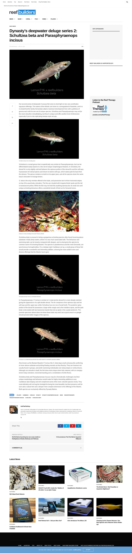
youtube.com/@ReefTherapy (101, 115)
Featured (12, 491)
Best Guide (34, 2)
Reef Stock (26, 2)
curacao (32, 395)
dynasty (38, 395)
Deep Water (12, 26)
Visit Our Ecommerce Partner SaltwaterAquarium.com (16, 5)
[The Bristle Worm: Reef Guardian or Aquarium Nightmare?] (109, 474)
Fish (36, 19)
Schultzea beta (37, 397)
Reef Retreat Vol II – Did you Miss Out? (50, 520)
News (11, 19)
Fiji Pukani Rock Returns (16, 494)
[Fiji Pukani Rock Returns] (22, 477)
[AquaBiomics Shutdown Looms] (80, 474)
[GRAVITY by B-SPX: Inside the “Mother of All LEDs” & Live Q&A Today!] (51, 474)
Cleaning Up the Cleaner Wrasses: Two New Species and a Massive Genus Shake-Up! (109, 522)
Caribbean (25, 395)
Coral (28, 19)
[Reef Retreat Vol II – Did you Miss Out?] (51, 507)
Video (44, 19)
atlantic (19, 395)
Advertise (10, 2)
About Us (20, 2)
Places (53, 19)
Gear (19, 19)
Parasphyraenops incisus (17, 397)
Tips (15, 2)
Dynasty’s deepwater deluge (50, 395)
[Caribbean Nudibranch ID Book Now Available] (22, 510)
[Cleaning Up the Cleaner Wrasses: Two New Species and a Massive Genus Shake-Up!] (109, 507)
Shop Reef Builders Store (44, 2)
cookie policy (77, 549)
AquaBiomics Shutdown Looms (77, 488)
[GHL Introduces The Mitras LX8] (80, 507)
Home (4, 2)
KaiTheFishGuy (13, 46)
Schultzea (28, 397)
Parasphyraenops (69, 395)
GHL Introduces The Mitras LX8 (76, 520)
